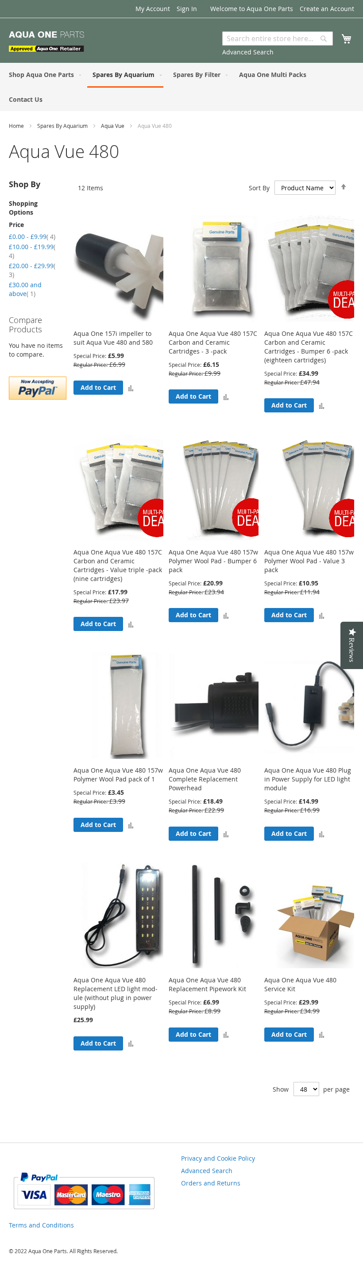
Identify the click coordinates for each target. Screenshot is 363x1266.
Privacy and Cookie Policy (218, 1158)
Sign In (187, 8)
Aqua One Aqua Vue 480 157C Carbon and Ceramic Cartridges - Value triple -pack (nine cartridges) (117, 565)
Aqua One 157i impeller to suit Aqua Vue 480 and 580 (113, 337)
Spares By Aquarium (63, 125)
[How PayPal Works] (83, 1212)
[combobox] (277, 38)
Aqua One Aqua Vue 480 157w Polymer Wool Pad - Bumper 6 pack (213, 561)
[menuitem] (43, 74)
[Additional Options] (37, 397)
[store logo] (46, 41)
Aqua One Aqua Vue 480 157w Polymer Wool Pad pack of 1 (118, 774)
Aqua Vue (113, 125)
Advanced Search (248, 52)
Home (17, 125)
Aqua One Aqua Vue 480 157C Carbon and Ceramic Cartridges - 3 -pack (213, 342)
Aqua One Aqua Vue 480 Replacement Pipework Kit (207, 984)
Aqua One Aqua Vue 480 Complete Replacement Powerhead (205, 779)
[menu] (181, 87)
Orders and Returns (210, 1183)
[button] (131, 388)
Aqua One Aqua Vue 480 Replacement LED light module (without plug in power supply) (115, 993)
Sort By (259, 188)
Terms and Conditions (41, 1225)
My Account (152, 8)
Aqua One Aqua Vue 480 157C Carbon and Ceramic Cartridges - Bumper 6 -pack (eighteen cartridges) (308, 346)
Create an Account (327, 8)
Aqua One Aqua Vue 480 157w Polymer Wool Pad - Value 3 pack (309, 561)
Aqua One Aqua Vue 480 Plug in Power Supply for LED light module (307, 779)
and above (25, 289)
